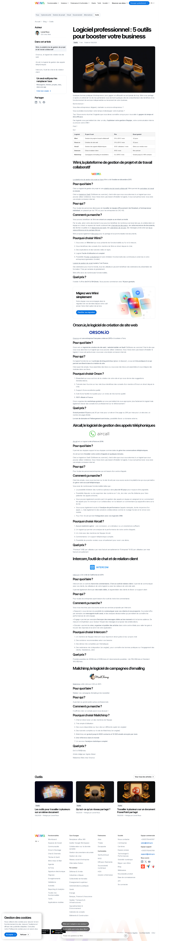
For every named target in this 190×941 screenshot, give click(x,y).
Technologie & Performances (123, 855)
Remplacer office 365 (77, 839)
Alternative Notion (76, 863)
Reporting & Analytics (56, 889)
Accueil (37, 22)
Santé (71, 889)
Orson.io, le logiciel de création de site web (50, 56)
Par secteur (73, 868)
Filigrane (51, 875)
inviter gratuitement (92, 257)
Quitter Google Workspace (79, 843)
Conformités (102, 851)
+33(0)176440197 (147, 839)
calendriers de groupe (118, 228)
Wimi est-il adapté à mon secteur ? (75, 924)
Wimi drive (95, 234)
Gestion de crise (75, 856)
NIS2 (100, 858)
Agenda (51, 864)
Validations (52, 882)
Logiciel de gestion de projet (83, 263)
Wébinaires (122, 870)
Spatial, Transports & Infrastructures (77, 901)
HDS (99, 872)
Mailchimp (76, 684)
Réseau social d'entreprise (79, 860)
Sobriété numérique (125, 860)
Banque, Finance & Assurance (80, 896)
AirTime (51, 868)
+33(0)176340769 (148, 851)
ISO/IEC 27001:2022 (105, 875)
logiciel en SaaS (84, 194)
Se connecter (123, 884)
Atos (99, 839)
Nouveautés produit (125, 874)
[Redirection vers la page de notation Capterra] (148, 866)
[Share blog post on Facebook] (44, 102)
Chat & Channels (54, 854)
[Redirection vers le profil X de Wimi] (145, 862)
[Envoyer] (126, 936)
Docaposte (102, 846)
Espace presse (123, 850)
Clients (93, 3)
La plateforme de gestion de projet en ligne (88, 180)
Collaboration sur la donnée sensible (79, 847)
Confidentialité (144, 933)
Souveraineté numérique (103, 867)
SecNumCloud (103, 855)
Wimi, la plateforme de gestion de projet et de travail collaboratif (50, 48)
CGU (153, 933)
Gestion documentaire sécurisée (81, 852)
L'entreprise (122, 843)
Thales (100, 843)
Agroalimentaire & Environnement (76, 907)
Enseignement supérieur (78, 882)
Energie (72, 893)
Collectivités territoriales (78, 879)
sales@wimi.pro (147, 843)
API (119, 881)
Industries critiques (76, 875)
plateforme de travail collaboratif (115, 188)
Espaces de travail (55, 843)
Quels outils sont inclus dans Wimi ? (75, 929)
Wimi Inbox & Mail (55, 861)
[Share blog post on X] (40, 102)
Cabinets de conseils (77, 912)
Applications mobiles (56, 902)
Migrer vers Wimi (124, 863)
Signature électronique (56, 871)
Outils (51, 22)
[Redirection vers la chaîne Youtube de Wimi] (149, 862)
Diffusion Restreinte (105, 862)
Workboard (52, 839)
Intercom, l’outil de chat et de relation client (50, 71)
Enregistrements (54, 879)
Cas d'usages (74, 835)
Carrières (121, 846)
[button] (53, 3)
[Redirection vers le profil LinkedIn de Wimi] (142, 862)
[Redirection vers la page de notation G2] (143, 866)
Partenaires (102, 835)
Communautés (53, 846)
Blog (45, 22)
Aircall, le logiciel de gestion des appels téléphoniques (50, 63)
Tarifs (99, 3)
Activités (51, 886)
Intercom (76, 575)
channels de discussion (119, 225)
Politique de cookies (16, 929)
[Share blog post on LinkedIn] (36, 102)
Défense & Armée (76, 872)
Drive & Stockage (54, 850)
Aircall (75, 441)
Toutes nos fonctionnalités (53, 894)
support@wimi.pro (148, 854)
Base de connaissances (126, 877)
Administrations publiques (79, 886)
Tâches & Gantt (54, 857)
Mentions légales (131, 933)
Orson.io (76, 338)
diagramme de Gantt (99, 228)
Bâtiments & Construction (78, 915)
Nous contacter (124, 839)
